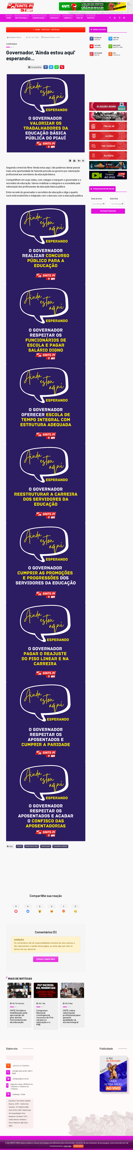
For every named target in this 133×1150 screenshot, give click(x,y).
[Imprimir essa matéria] (74, 161)
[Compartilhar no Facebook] (45, 67)
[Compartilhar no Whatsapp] (56, 67)
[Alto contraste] (70, 161)
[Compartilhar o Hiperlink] (62, 67)
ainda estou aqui (32, 846)
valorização (45, 846)
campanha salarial (60, 846)
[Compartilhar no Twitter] (51, 67)
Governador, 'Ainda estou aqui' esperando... (40, 55)
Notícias (46, 30)
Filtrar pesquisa (108, 211)
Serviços (54, 18)
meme (19, 846)
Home (8, 18)
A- (83, 161)
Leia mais (67, 1146)
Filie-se (80, 18)
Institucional (21, 18)
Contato (90, 18)
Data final (114, 199)
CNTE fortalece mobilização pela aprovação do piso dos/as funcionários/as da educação (18, 1016)
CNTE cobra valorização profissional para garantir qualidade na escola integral (71, 1016)
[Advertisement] (45, 867)
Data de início (96, 199)
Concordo (78, 1146)
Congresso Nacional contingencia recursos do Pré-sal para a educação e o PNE (45, 1017)
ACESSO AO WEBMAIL (21, 1066)
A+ (79, 161)
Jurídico (67, 18)
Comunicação (39, 18)
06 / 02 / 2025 (33, 37)
